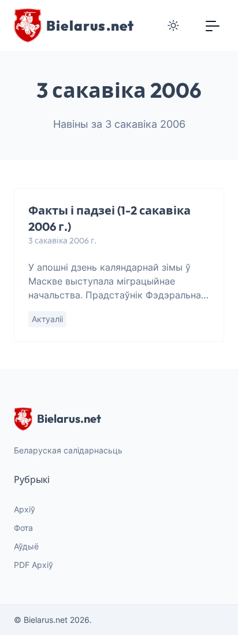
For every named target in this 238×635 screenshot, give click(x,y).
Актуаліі (47, 319)
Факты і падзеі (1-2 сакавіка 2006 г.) (109, 218)
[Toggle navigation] (212, 25)
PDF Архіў (33, 565)
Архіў (24, 509)
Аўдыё (26, 546)
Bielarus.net (69, 418)
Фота (23, 528)
